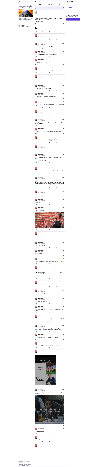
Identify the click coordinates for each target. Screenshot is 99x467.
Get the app (25, 464)
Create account (73, 19)
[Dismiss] (63, 7)
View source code (24, 465)
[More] (63, 23)
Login (73, 21)
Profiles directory (28, 461)
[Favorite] (49, 23)
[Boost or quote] (42, 23)
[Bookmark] (56, 23)
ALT (62, 227)
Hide (62, 212)
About (24, 461)
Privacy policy (20, 462)
